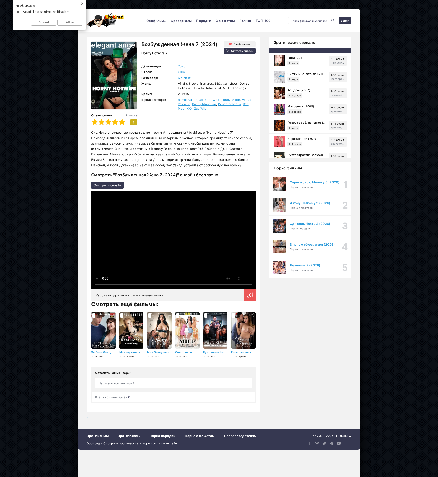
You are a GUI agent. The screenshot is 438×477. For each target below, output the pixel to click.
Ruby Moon (231, 100)
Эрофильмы (156, 21)
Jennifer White (210, 100)
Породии (203, 21)
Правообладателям (240, 436)
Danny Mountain (204, 104)
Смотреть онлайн (107, 185)
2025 (181, 66)
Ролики (245, 21)
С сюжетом (225, 21)
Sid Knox (184, 78)
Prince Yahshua (229, 104)
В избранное (242, 44)
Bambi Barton (187, 100)
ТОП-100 (263, 21)
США (181, 72)
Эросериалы (181, 21)
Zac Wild (200, 108)
